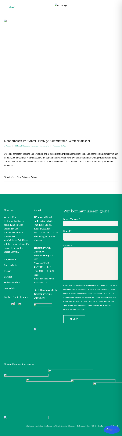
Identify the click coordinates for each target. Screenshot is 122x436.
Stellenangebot (12, 282)
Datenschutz (10, 265)
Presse (7, 271)
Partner (8, 276)
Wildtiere (26, 177)
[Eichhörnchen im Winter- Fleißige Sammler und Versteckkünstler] (61, 76)
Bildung (17, 146)
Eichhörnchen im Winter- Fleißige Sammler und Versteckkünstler (47, 141)
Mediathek (9, 288)
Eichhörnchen (9, 177)
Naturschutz (25, 146)
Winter (34, 177)
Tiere (19, 177)
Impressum (10, 259)
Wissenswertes (44, 146)
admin (8, 146)
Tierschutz (34, 146)
